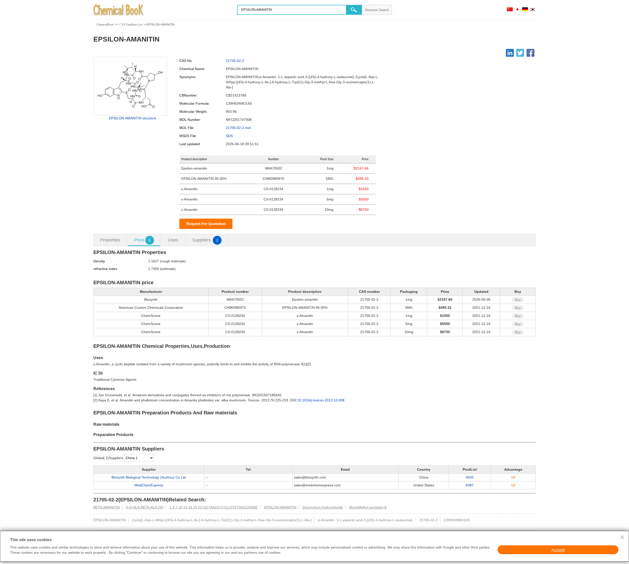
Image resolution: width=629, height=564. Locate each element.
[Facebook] (530, 53)
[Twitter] (520, 53)
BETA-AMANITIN (106, 507)
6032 (470, 477)
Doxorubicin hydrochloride (322, 507)
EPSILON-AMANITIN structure (132, 118)
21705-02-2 (235, 61)
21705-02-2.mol (238, 128)
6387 (470, 485)
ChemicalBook (105, 24)
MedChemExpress (148, 485)
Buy (518, 300)
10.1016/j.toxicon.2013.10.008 (320, 400)
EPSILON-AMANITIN (280, 507)
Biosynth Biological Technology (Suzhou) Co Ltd (149, 477)
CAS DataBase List (130, 24)
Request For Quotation (206, 224)
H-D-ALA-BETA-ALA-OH (144, 507)
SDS (229, 136)
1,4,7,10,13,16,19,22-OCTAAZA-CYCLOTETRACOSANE (214, 507)
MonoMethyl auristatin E (368, 507)
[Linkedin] (510, 53)
